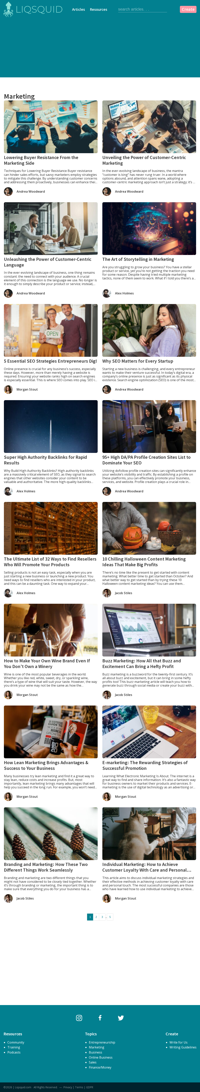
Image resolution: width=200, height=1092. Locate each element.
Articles (78, 9)
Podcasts (14, 1052)
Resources (98, 9)
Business (95, 1052)
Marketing (96, 1047)
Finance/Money (100, 1067)
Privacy (67, 1087)
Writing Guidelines (183, 1047)
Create (188, 9)
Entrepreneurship (102, 1042)
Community (15, 1042)
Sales (92, 1062)
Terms (79, 1087)
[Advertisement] (100, 48)
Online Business (100, 1057)
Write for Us (179, 1042)
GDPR (89, 1087)
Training (13, 1047)
